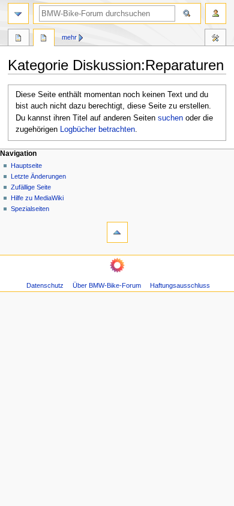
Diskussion (44, 39)
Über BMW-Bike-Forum (107, 285)
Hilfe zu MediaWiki (37, 197)
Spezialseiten (30, 208)
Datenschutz (45, 285)
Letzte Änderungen (38, 176)
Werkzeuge (215, 39)
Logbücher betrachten (97, 129)
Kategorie (18, 39)
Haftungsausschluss (180, 285)
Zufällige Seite (31, 187)
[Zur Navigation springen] (18, 13)
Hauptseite (26, 165)
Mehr (69, 37)
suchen (170, 118)
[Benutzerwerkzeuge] (215, 13)
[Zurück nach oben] (117, 232)
